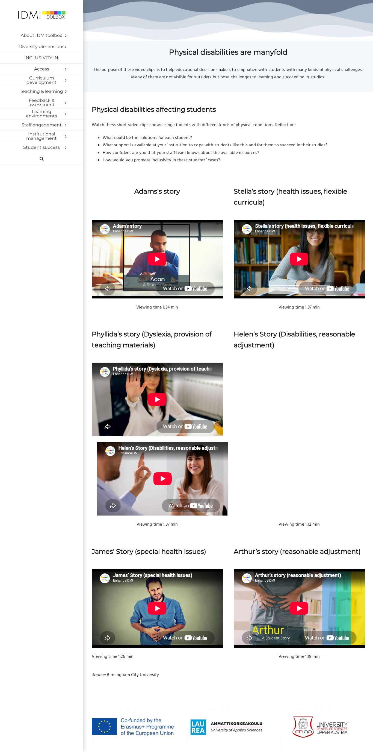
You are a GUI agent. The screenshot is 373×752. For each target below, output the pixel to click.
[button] (41, 158)
